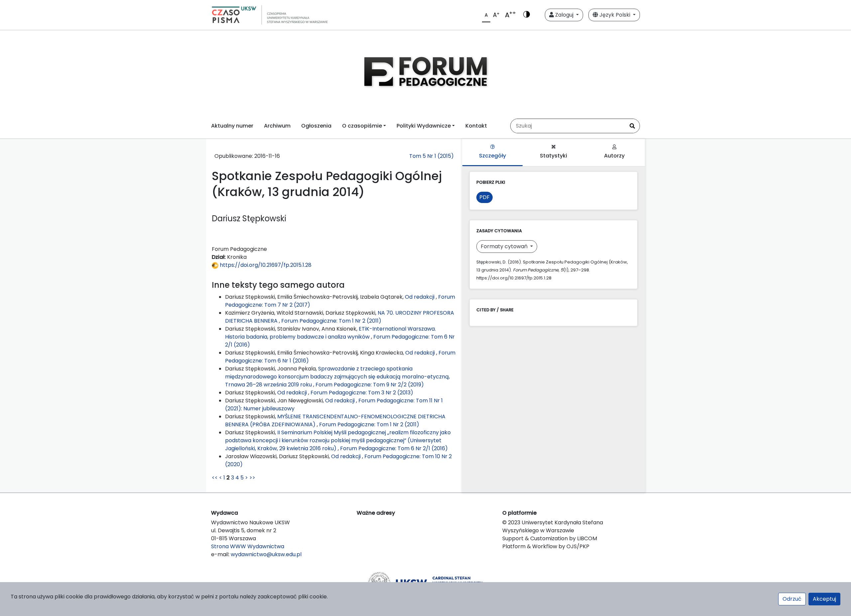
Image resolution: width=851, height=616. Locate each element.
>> (252, 477)
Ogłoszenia (316, 126)
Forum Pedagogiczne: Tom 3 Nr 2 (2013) (361, 392)
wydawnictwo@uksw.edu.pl (266, 554)
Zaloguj (564, 15)
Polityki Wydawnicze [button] (424, 126)
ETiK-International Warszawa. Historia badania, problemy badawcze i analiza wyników (330, 333)
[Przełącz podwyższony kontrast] (527, 15)
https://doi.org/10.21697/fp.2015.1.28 (264, 265)
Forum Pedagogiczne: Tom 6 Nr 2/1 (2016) (394, 448)
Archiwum (277, 126)
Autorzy (614, 155)
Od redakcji (420, 297)
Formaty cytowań (505, 246)
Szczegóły (492, 155)
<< (215, 477)
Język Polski (615, 15)
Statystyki (553, 155)
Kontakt (476, 126)
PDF (484, 197)
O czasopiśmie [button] (362, 126)
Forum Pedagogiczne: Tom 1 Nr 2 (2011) (331, 321)
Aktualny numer (232, 126)
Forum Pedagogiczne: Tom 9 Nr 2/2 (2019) (369, 384)
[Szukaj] (632, 126)
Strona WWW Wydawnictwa (247, 546)
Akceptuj (824, 599)
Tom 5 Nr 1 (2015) (431, 156)
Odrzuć (792, 599)
